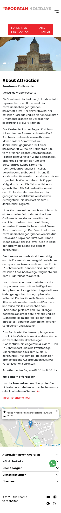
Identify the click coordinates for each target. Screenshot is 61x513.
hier (38, 391)
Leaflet (45, 445)
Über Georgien (12, 468)
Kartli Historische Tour (16, 398)
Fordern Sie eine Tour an (19, 30)
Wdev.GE (56, 445)
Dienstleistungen (14, 475)
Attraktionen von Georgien (21, 455)
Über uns (8, 481)
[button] (4, 63)
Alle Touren (44, 30)
